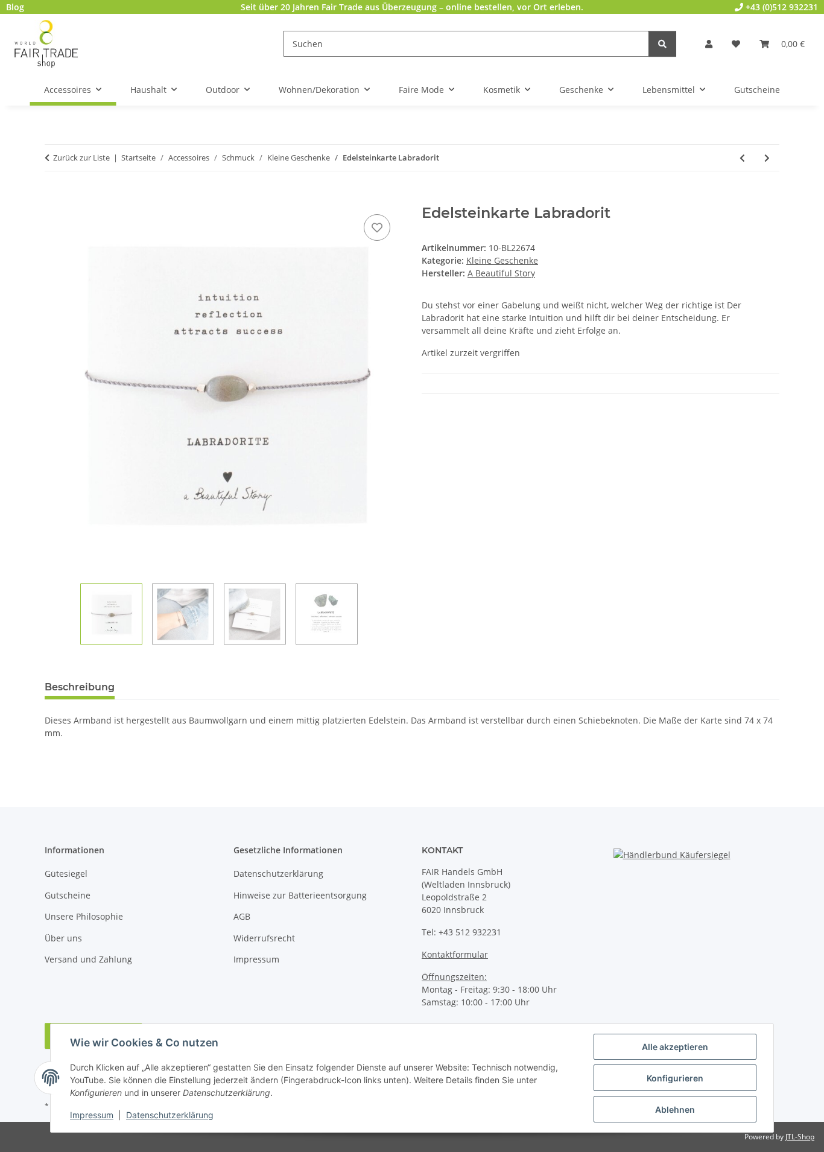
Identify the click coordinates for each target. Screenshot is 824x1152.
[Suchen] (662, 44)
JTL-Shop (799, 1136)
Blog (15, 7)
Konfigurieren (675, 1078)
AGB (241, 916)
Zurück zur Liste (81, 157)
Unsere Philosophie (84, 916)
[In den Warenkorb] (54, 198)
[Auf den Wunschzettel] (377, 227)
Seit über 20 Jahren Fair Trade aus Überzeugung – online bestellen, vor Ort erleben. (412, 7)
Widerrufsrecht (264, 938)
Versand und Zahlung (88, 959)
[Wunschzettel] (736, 44)
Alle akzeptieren (675, 1047)
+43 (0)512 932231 (780, 7)
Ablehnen (675, 1109)
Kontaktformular (455, 954)
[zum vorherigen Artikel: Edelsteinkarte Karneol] (742, 158)
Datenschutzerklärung (170, 1115)
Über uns (63, 938)
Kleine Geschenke (502, 260)
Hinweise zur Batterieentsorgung (300, 895)
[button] (709, 44)
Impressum (91, 1115)
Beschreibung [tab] (80, 687)
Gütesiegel (66, 873)
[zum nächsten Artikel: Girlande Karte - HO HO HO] (767, 158)
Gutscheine (67, 895)
